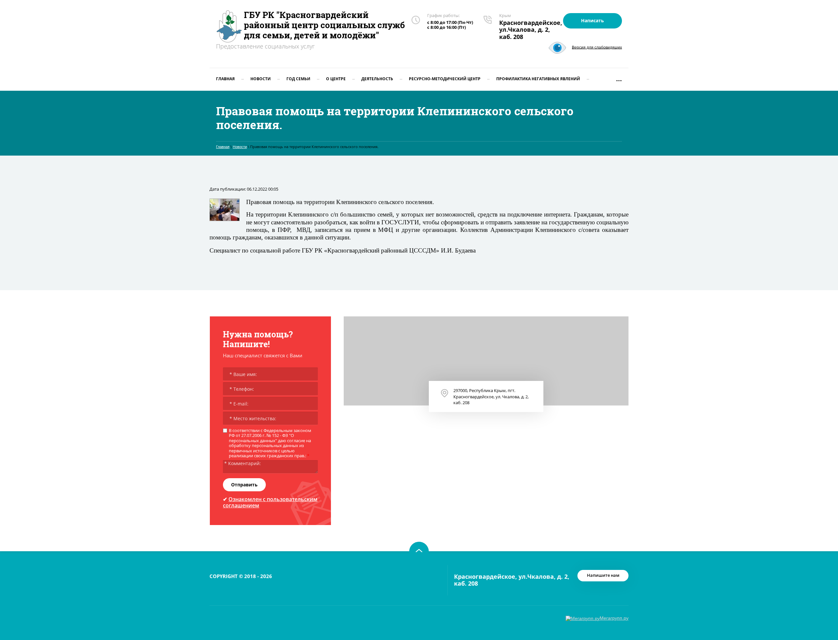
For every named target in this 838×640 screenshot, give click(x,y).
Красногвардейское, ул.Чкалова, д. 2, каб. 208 (530, 30)
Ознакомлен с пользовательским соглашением (270, 502)
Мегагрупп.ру (614, 618)
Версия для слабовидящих (597, 47)
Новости (240, 147)
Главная (222, 147)
